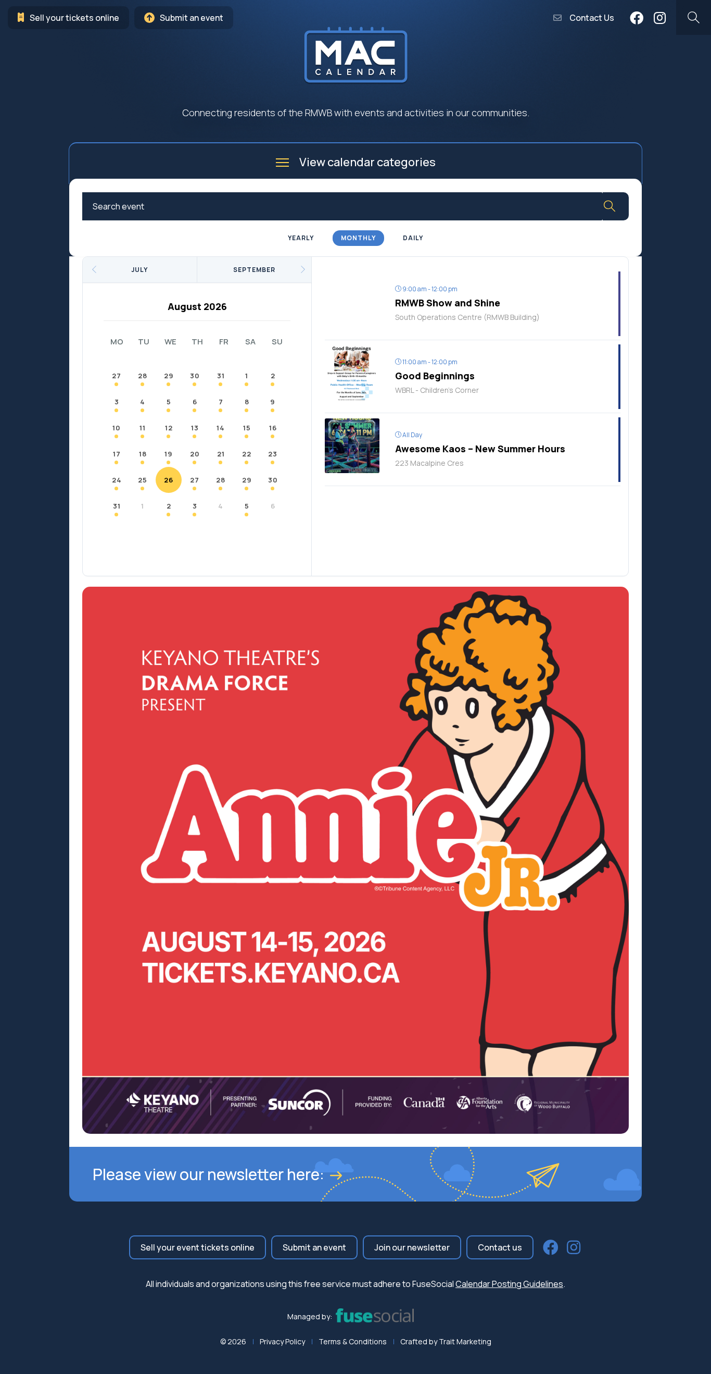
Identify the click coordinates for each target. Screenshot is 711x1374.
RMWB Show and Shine (447, 302)
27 (116, 375)
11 (142, 427)
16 (273, 427)
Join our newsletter (412, 1247)
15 (247, 427)
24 (117, 480)
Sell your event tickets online (198, 1247)
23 (272, 454)
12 (169, 427)
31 (221, 375)
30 (195, 375)
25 (142, 480)
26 (168, 480)
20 (195, 454)
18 (143, 454)
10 (116, 427)
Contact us (500, 1247)
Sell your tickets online (74, 17)
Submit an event (191, 17)
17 (117, 454)
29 (169, 375)
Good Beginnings (435, 375)
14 (221, 427)
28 (142, 375)
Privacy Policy (282, 1341)
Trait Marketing (465, 1341)
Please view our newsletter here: (208, 1174)
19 (168, 454)
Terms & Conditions (353, 1341)
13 (195, 427)
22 (246, 454)
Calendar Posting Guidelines (509, 1284)
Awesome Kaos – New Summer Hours (480, 448)
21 (221, 454)
